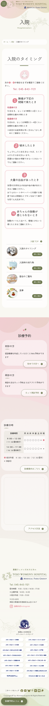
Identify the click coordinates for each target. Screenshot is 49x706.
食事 (21, 290)
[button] (36, 241)
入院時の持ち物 (26, 262)
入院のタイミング (27, 249)
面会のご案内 (25, 276)
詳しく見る (37, 254)
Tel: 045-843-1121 (24, 89)
